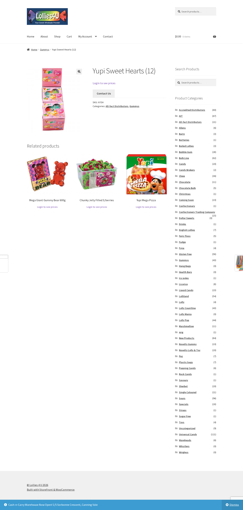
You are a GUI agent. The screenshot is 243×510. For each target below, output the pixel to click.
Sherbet (183, 386)
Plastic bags (186, 362)
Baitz (182, 133)
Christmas (185, 194)
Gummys (44, 49)
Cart (69, 36)
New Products (186, 338)
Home (30, 36)
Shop (57, 36)
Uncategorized (187, 428)
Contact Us (104, 93)
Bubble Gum (185, 152)
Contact (108, 36)
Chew (182, 176)
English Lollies (187, 230)
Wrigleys (183, 452)
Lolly (181, 302)
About (44, 36)
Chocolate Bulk (187, 188)
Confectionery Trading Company (197, 212)
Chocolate (184, 182)
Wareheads (185, 440)
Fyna (181, 248)
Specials (183, 404)
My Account (85, 36)
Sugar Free (185, 416)
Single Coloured (187, 392)
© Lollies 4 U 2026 (37, 485)
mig (181, 332)
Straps (182, 410)
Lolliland (184, 296)
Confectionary (187, 206)
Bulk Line (184, 158)
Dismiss (234, 504)
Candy (182, 164)
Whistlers (184, 446)
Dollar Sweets (186, 218)
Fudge (182, 242)
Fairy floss (185, 236)
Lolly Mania (185, 314)
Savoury (183, 380)
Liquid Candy (186, 290)
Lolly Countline (187, 308)
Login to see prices (104, 83)
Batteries (184, 140)
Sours (182, 398)
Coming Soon (186, 200)
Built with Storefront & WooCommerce (51, 489)
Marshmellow (186, 326)
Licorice (183, 284)
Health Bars (185, 272)
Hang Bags (185, 266)
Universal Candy (188, 434)
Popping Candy (187, 368)
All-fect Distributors (117, 106)
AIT (181, 116)
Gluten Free (185, 254)
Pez (181, 356)
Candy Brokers (187, 170)
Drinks (182, 224)
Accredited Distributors (192, 110)
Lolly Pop (184, 320)
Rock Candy (185, 374)
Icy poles (184, 278)
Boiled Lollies (186, 146)
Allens (182, 127)
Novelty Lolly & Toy (189, 350)
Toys (181, 422)
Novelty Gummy (188, 344)
